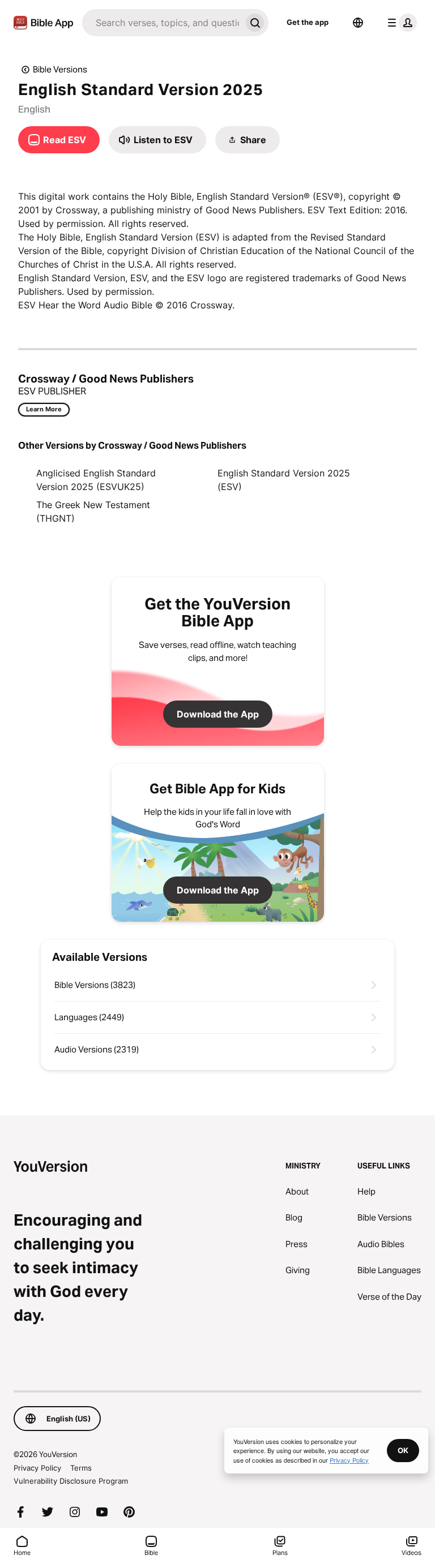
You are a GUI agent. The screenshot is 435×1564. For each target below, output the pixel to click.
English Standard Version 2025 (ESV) (284, 479)
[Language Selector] (358, 22)
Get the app (308, 22)
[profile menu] (399, 22)
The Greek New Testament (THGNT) (93, 511)
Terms (81, 1467)
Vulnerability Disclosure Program (71, 1480)
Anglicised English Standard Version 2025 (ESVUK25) (96, 479)
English (34, 109)
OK (403, 1450)
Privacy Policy (37, 1467)
